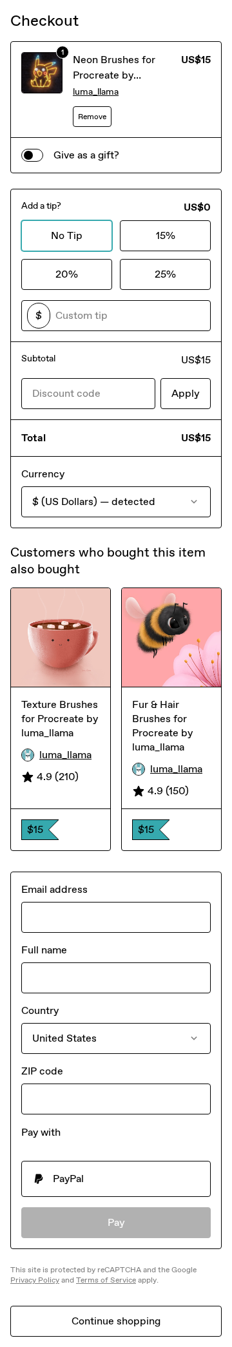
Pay (116, 1222)
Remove (92, 116)
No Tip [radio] (66, 235)
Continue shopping (116, 1321)
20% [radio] (66, 274)
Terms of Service (106, 1280)
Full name (44, 950)
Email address (54, 889)
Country (40, 1010)
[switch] (32, 155)
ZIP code (42, 1071)
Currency (42, 474)
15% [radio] (165, 235)
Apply (185, 393)
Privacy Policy (34, 1280)
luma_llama (96, 91)
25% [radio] (165, 274)
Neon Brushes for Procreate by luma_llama (114, 75)
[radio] (116, 1179)
